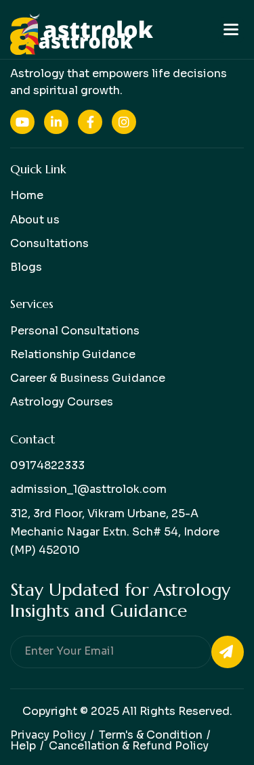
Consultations (49, 243)
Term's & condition (151, 735)
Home (26, 195)
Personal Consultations (75, 331)
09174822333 (47, 465)
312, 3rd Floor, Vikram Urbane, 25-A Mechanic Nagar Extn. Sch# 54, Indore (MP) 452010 (114, 531)
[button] (231, 30)
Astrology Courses (61, 402)
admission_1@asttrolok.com (88, 489)
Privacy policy (48, 735)
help (23, 746)
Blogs (26, 267)
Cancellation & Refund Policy (129, 746)
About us (35, 220)
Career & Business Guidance (87, 378)
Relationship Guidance (72, 354)
